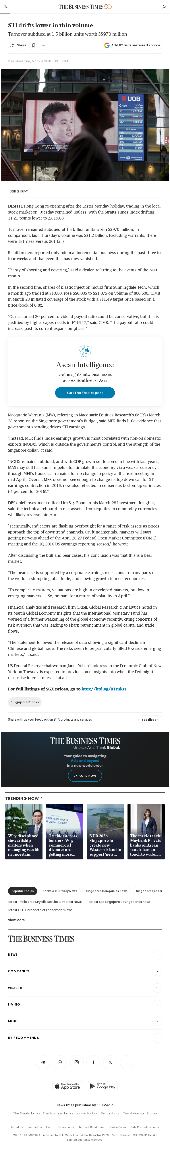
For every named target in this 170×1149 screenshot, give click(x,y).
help (49, 1127)
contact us (34, 1127)
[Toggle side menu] (5, 6)
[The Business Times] (81, 6)
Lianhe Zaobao (87, 1113)
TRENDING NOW (22, 798)
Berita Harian (110, 1113)
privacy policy (65, 1127)
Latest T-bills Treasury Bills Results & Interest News (45, 902)
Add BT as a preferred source (135, 45)
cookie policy (117, 1127)
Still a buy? (19, 191)
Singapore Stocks (25, 702)
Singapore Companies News (106, 891)
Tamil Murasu (133, 1113)
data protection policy (145, 1127)
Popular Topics (23, 891)
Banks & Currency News (59, 891)
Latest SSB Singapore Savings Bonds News (119, 902)
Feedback (150, 720)
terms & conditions (91, 1127)
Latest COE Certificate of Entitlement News (40, 910)
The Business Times (58, 1113)
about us (17, 1127)
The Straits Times (26, 1113)
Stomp (152, 1113)
